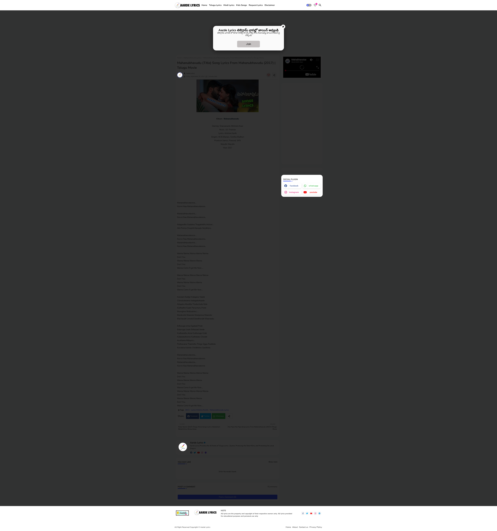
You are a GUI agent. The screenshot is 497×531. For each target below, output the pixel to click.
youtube (313, 192)
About (295, 527)
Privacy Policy (315, 527)
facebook (294, 185)
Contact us (303, 527)
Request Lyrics (256, 5)
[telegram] (319, 513)
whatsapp (313, 185)
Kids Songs (241, 5)
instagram (294, 192)
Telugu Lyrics (215, 5)
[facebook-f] (303, 513)
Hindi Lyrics (228, 5)
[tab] (204, 5)
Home (204, 5)
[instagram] (315, 513)
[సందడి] (182, 515)
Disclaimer (270, 5)
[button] (309, 5)
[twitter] (307, 513)
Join (248, 44)
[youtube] (311, 513)
